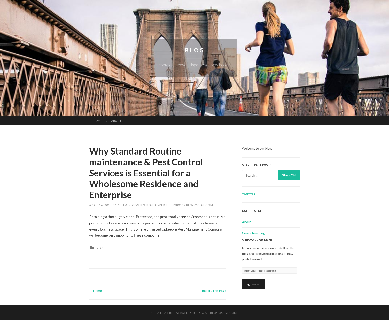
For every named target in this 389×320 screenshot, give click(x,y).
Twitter (249, 194)
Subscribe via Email (257, 240)
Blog (194, 50)
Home (98, 120)
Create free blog (253, 233)
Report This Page (214, 290)
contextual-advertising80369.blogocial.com (172, 205)
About (116, 120)
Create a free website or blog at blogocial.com (194, 312)
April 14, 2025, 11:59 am (108, 205)
